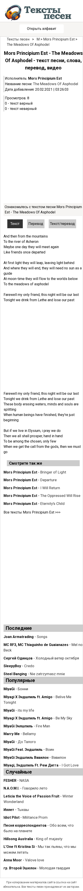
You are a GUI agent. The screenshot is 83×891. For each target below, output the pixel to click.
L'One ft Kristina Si (19, 847)
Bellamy (29, 734)
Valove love (34, 860)
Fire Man (43, 726)
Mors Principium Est (59, 39)
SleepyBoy (12, 666)
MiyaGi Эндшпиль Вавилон (26, 757)
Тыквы (23, 809)
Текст (14, 224)
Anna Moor (13, 860)
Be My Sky (64, 718)
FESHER (10, 780)
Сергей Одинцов (18, 658)
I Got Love (70, 765)
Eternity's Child (52, 503)
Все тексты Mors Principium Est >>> (32, 512)
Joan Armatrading (19, 637)
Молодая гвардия (54, 868)
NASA (24, 780)
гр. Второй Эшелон (20, 868)
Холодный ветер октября (57, 658)
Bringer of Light (53, 472)
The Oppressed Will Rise (60, 495)
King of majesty (49, 839)
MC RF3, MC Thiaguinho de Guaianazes (36, 645)
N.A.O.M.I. (11, 788)
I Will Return (50, 488)
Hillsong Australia (18, 839)
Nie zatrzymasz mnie (47, 674)
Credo (29, 666)
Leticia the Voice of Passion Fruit (31, 796)
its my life (26, 710)
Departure (48, 480)
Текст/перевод (62, 224)
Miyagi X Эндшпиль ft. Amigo (28, 697)
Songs (42, 636)
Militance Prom (35, 817)
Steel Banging (15, 674)
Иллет (9, 810)
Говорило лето (34, 788)
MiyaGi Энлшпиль (18, 726)
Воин (50, 749)
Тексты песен (18, 39)
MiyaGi (9, 689)
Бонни (23, 689)
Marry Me (12, 734)
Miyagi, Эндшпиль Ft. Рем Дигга (31, 765)
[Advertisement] (41, 157)
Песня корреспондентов (25, 825)
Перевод (35, 224)
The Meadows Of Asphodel (28, 44)
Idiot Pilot (11, 817)
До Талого (27, 742)
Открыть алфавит (41, 29)
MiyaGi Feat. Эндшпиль (23, 749)
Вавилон (59, 757)
